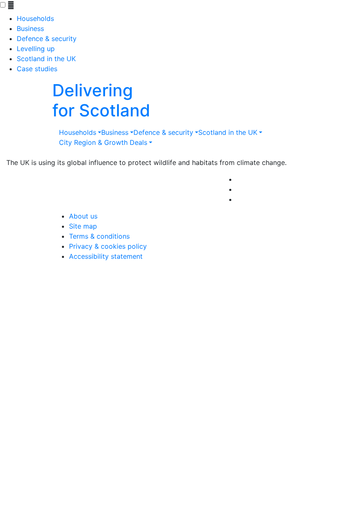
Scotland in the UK (46, 58)
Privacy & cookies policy (108, 246)
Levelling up (36, 48)
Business (30, 28)
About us (83, 216)
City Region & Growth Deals (103, 142)
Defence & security (47, 38)
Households (35, 18)
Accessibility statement (106, 256)
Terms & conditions (99, 236)
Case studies (37, 68)
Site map (83, 226)
